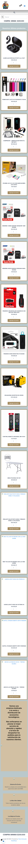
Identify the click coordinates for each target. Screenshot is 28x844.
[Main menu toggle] (24, 6)
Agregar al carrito (14, 66)
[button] (14, 12)
